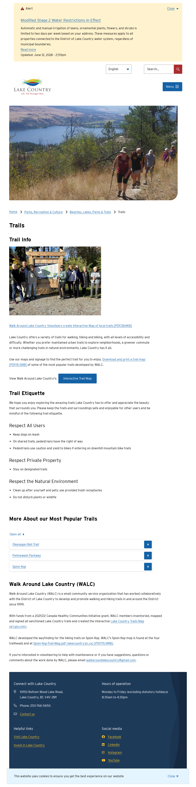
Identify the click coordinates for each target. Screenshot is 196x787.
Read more (28, 49)
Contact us (27, 714)
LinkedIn (114, 744)
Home (13, 212)
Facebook (114, 737)
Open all (15, 534)
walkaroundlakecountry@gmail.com (111, 660)
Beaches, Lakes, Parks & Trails (90, 212)
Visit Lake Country (26, 737)
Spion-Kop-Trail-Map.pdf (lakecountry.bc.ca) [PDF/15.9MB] (73, 643)
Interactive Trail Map (77, 378)
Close (171, 776)
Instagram (115, 752)
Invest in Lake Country (29, 745)
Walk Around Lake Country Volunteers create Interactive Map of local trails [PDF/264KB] (70, 326)
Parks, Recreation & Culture (43, 212)
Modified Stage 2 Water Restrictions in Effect (61, 20)
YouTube (114, 760)
